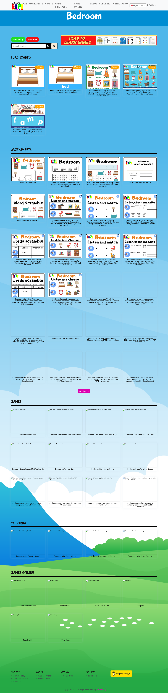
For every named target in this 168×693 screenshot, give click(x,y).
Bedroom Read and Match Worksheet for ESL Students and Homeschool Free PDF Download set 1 (102, 379)
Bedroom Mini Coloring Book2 (28, 556)
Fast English (28, 640)
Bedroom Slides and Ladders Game (140, 435)
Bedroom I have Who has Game (140, 469)
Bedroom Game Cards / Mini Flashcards (28, 469)
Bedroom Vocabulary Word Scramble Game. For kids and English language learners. (28, 131)
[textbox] (138, 5)
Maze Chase (65, 606)
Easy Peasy (101, 689)
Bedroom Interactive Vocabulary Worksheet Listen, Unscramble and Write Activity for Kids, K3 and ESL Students (28, 262)
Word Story (65, 640)
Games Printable (45, 676)
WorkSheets (36, 3)
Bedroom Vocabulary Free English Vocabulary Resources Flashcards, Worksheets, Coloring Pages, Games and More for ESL (102, 93)
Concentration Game (28, 606)
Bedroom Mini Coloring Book (65, 556)
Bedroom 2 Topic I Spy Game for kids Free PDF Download (102, 504)
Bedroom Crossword (28, 183)
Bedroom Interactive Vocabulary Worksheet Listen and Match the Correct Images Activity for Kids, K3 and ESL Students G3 (103, 301)
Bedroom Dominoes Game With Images (102, 435)
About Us (17, 681)
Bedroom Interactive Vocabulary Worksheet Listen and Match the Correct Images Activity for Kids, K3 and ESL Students (103, 223)
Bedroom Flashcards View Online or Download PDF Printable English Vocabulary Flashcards (28, 92)
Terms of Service (20, 678)
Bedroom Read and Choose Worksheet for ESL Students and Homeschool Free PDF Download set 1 (65, 379)
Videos (93, 3)
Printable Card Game (28, 435)
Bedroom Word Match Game (102, 469)
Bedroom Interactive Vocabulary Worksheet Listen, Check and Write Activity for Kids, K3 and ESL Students (140, 222)
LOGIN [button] (151, 5)
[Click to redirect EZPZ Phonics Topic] (109, 40)
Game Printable (61, 5)
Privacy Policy (19, 676)
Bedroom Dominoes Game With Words (65, 435)
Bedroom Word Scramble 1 (140, 183)
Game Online (78, 5)
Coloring (104, 3)
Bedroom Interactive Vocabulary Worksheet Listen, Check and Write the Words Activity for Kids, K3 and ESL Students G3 (140, 301)
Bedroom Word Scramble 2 (28, 220)
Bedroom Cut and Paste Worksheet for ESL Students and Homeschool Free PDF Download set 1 (28, 379)
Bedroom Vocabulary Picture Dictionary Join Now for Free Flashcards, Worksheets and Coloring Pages (140, 92)
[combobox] (138, 5)
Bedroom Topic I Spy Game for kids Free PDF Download (65, 504)
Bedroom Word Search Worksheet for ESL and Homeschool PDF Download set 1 (103, 340)
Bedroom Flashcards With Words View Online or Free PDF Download (65, 91)
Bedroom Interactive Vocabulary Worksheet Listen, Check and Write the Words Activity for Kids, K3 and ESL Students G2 (140, 262)
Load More (84, 391)
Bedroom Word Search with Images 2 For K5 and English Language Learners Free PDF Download (103, 184)
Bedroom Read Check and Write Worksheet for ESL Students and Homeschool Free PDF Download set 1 (140, 379)
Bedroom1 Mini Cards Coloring (140, 556)
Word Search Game (103, 606)
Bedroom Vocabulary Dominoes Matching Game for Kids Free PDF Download (140, 505)
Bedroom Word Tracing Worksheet (65, 338)
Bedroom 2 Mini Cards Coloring (103, 556)
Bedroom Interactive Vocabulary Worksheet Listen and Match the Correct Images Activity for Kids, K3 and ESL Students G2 (103, 262)
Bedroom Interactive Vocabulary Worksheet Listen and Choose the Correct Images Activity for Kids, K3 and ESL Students (65, 223)
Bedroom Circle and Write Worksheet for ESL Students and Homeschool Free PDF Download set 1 (140, 340)
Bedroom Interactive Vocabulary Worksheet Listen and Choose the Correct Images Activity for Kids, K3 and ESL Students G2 (65, 262)
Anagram (140, 606)
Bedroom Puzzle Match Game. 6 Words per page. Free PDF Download (27, 504)
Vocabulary (18, 39)
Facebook (92, 676)
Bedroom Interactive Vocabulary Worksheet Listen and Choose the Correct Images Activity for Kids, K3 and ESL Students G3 (65, 301)
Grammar (32, 39)
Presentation (120, 3)
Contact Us (68, 676)
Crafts (49, 3)
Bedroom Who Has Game (65, 469)
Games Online (44, 678)
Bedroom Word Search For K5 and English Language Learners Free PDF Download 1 (65, 184)
